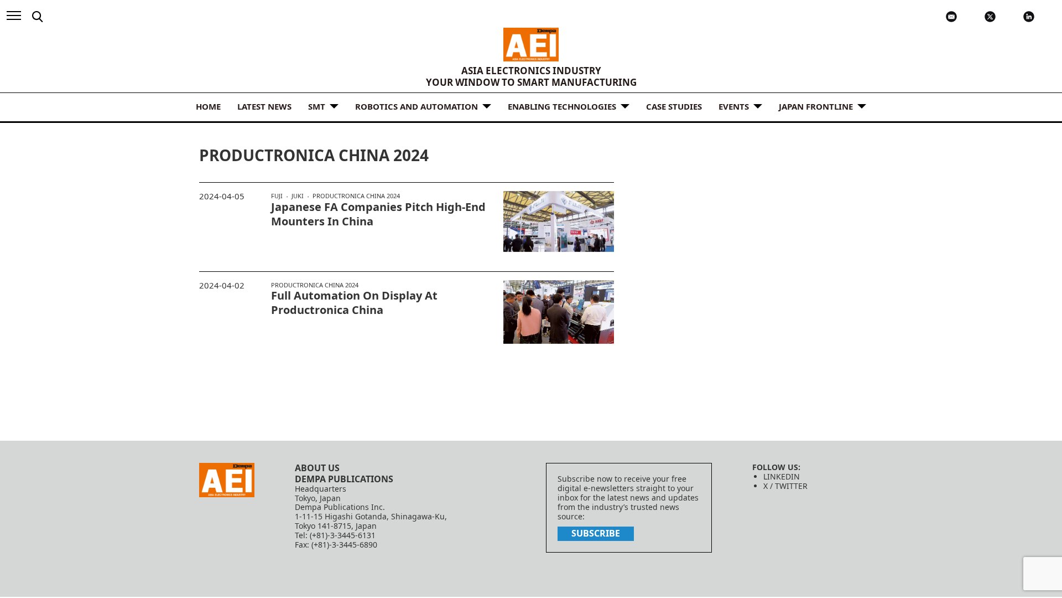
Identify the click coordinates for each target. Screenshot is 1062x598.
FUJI (277, 196)
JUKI (297, 196)
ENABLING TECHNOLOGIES (562, 106)
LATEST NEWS (264, 106)
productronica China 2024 (356, 195)
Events (734, 106)
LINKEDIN (781, 476)
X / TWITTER (785, 486)
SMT (316, 106)
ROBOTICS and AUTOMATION (416, 106)
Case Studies (674, 106)
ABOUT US (317, 468)
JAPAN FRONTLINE (816, 106)
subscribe (595, 533)
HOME (208, 106)
